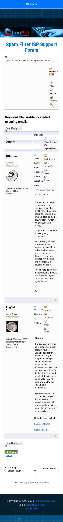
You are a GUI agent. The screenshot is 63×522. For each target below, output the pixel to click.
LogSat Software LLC (44, 501)
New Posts (53, 71)
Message (38, 135)
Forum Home (11, 60)
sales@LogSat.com (35, 505)
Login (52, 107)
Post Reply (11, 128)
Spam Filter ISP (25, 60)
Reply (46, 180)
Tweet (9, 455)
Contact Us (31, 508)
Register (53, 101)
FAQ (52, 86)
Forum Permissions (50, 469)
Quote (46, 174)
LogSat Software (42, 424)
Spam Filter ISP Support (44, 60)
